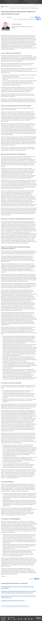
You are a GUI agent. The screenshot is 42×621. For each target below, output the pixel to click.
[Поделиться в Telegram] (37, 17)
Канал (11, 619)
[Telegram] (39, 19)
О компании (11, 6)
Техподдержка (23, 8)
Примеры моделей (32, 6)
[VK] (37, 19)
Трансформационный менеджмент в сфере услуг (13, 600)
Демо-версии (27, 6)
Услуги (18, 8)
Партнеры (15, 6)
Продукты (12, 8)
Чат (16, 619)
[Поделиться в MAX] (39, 17)
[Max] (40, 19)
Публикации (9, 17)
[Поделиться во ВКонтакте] (36, 17)
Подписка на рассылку (21, 6)
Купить (15, 8)
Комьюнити (36, 8)
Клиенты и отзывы (30, 8)
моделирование (3, 620)
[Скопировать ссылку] (40, 17)
